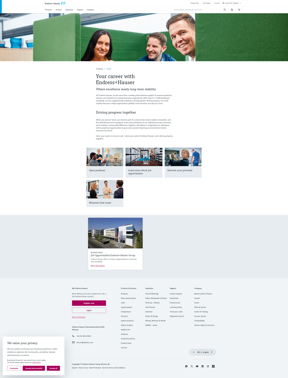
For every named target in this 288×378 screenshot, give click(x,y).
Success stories (200, 316)
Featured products (128, 338)
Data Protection (95, 368)
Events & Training (201, 312)
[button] (89, 303)
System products (127, 320)
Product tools (194, 3)
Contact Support (176, 294)
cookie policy (36, 362)
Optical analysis (127, 325)
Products (124, 294)
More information (98, 266)
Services (124, 347)
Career (108, 69)
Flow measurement (128, 298)
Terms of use (83, 368)
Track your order (176, 312)
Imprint (75, 368)
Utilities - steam (151, 325)
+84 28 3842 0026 (83, 336)
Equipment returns (177, 316)
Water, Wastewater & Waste (156, 298)
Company (99, 69)
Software (124, 334)
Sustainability (199, 320)
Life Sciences (150, 307)
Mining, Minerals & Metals (155, 320)
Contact (216, 3)
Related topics (97, 253)
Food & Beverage (152, 294)
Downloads (206, 3)
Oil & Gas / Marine (152, 303)
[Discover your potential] (199, 165)
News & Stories (200, 307)
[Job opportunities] (160, 165)
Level (123, 303)
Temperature (126, 312)
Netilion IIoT (125, 329)
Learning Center (176, 307)
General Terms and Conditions (113, 368)
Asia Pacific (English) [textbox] (232, 3)
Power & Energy (151, 316)
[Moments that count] (120, 196)
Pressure (124, 316)
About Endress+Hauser (203, 294)
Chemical (148, 312)
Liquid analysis (126, 307)
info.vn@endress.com (84, 342)
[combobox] (233, 3)
